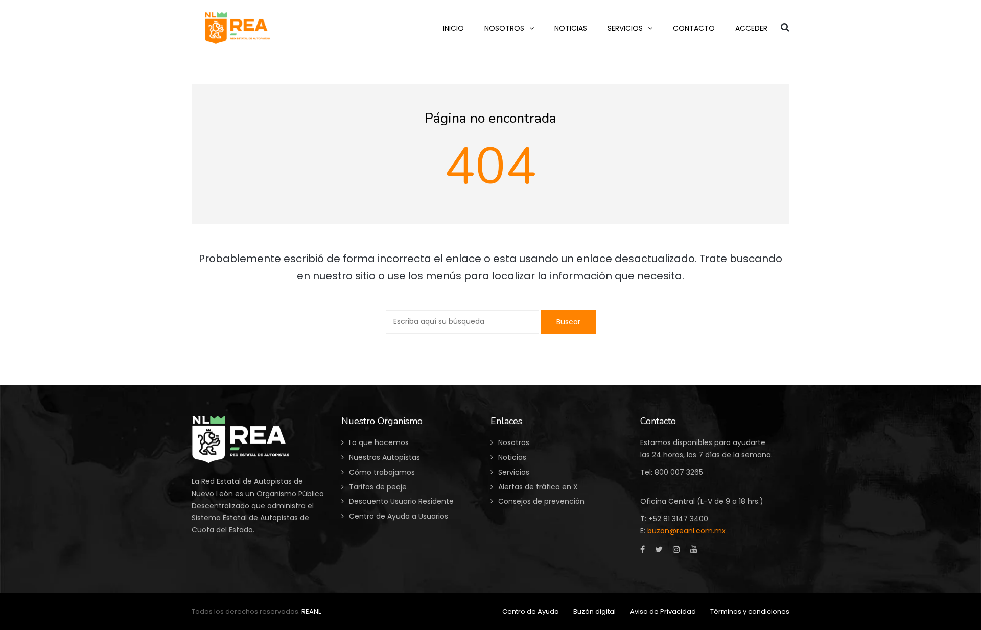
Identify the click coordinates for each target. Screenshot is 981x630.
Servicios (513, 472)
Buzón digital (594, 611)
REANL (311, 611)
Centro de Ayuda (530, 611)
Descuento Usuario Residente (401, 501)
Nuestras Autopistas (384, 457)
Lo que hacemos (379, 442)
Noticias (512, 457)
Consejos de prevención (541, 501)
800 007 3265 (679, 472)
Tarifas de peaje (378, 487)
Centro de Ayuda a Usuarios (398, 516)
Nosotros (513, 442)
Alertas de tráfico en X (538, 487)
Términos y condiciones (749, 611)
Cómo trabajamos (382, 472)
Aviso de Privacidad (663, 611)
